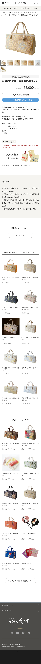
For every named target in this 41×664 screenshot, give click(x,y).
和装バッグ (16, 15)
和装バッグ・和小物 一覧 (30, 12)
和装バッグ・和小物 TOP (15, 12)
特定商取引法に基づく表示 (8, 646)
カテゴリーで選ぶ (6, 15)
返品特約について (26, 165)
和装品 (29, 8)
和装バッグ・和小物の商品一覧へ (20, 581)
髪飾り (15, 8)
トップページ (4, 12)
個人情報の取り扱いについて (16, 644)
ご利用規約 (4, 644)
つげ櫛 (22, 8)
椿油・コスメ (7, 8)
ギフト (35, 8)
